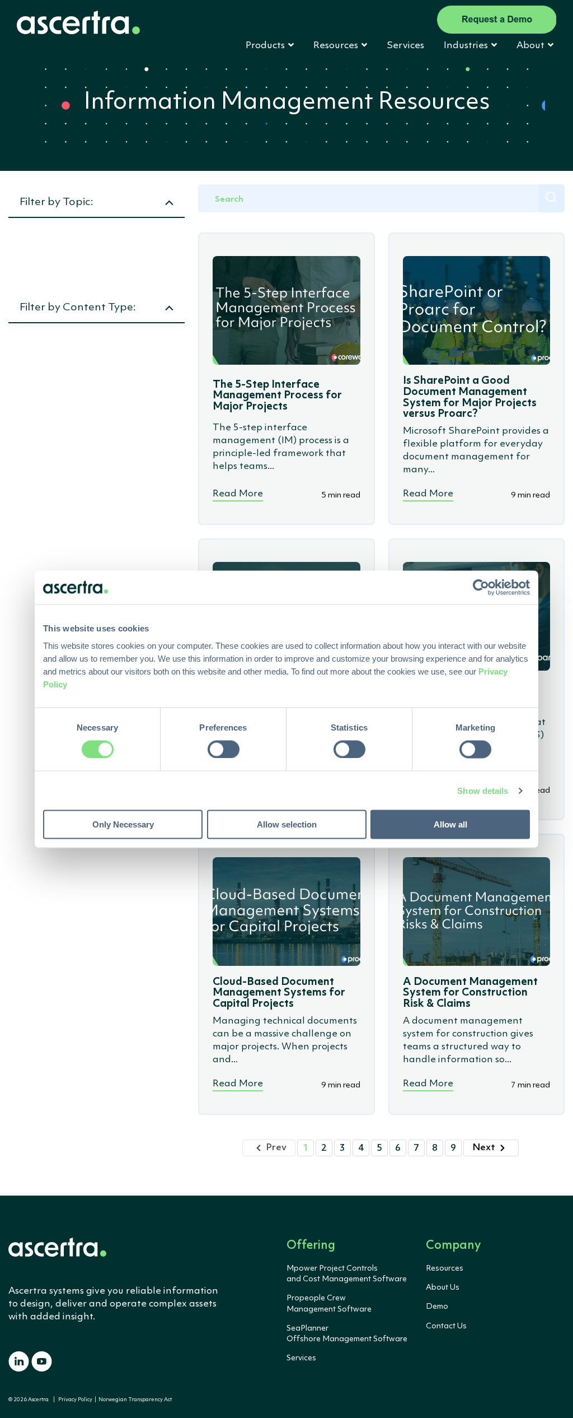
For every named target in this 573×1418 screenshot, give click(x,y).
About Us (442, 1287)
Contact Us (446, 1326)
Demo (437, 1306)
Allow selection (287, 824)
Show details (482, 790)
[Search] (551, 198)
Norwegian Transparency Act (134, 1399)
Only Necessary (123, 824)
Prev (276, 1147)
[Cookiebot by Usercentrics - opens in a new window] (481, 587)
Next (483, 1147)
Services (405, 45)
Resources (444, 1268)
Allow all (450, 824)
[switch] (223, 749)
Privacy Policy (75, 1399)
